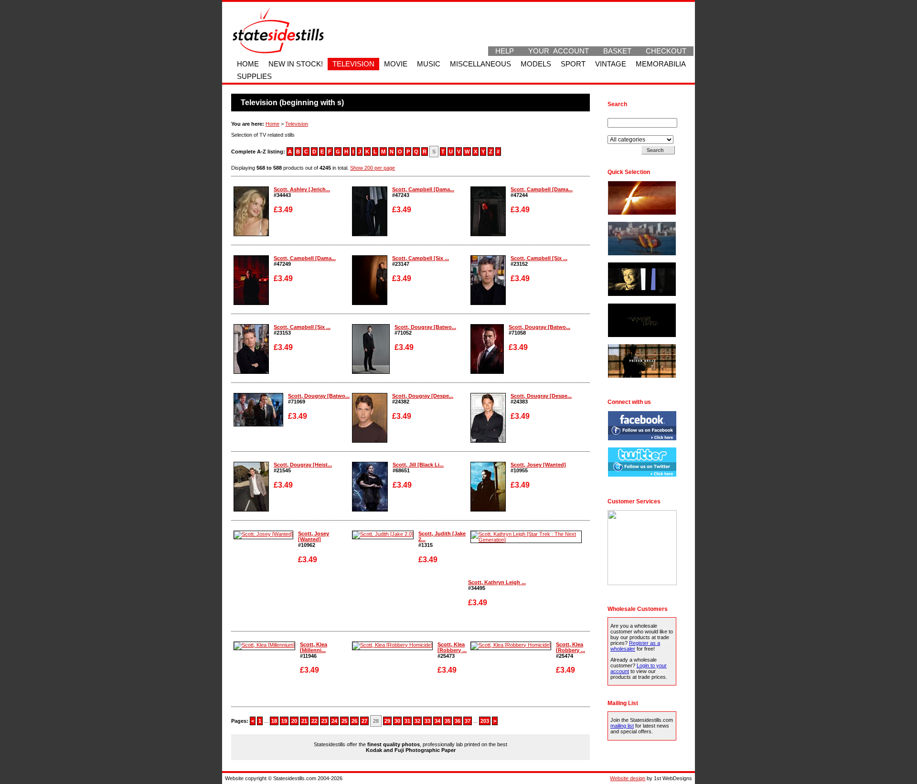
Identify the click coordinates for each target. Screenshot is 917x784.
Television (353, 64)
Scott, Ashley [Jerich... (302, 189)
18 (274, 721)
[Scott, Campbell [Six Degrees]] (369, 303)
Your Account (558, 51)
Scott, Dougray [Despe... (422, 396)
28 (376, 721)
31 (407, 721)
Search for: (621, 115)
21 (304, 721)
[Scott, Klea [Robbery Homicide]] (392, 645)
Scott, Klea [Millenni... (313, 647)
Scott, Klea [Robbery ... (452, 647)
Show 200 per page (372, 168)
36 (457, 721)
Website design (627, 778)
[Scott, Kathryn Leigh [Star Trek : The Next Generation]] (526, 540)
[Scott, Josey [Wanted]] (488, 509)
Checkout (666, 51)
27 (364, 721)
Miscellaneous (480, 64)
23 (324, 721)
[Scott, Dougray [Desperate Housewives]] (369, 441)
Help (504, 51)
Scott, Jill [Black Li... (418, 465)
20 (294, 721)
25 (344, 721)
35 (447, 721)
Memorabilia (661, 64)
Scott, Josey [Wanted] (538, 465)
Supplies (254, 76)
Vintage (610, 64)
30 (397, 721)
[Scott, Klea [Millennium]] (264, 645)
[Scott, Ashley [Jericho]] (251, 234)
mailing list (622, 726)
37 (467, 721)
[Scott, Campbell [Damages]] (369, 234)
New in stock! (295, 64)
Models (536, 64)
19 (284, 721)
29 (387, 721)
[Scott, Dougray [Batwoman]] (371, 372)
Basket (617, 51)
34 (437, 721)
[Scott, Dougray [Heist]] (251, 509)
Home (248, 64)
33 (427, 721)
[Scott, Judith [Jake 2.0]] (383, 534)
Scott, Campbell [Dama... (423, 189)
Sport (573, 64)
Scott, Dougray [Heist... (303, 465)
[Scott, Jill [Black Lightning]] (370, 509)
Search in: (620, 132)
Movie (395, 64)
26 (354, 721)
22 (314, 721)
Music (428, 64)
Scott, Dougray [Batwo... (425, 327)
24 (334, 721)
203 (484, 721)
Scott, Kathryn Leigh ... (497, 582)
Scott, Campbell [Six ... (420, 258)
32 (417, 721)
